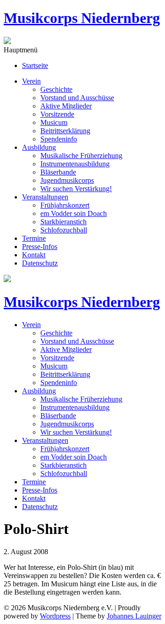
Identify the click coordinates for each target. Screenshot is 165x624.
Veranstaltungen (45, 197)
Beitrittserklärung (65, 131)
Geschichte (56, 89)
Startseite (35, 65)
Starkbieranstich (63, 222)
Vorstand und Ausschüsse (77, 98)
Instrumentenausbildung (75, 164)
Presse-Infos (39, 246)
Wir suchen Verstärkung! (76, 189)
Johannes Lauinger (134, 616)
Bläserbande (58, 172)
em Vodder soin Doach (73, 213)
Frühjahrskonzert (64, 205)
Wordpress (55, 616)
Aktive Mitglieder (66, 106)
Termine (34, 238)
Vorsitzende (57, 114)
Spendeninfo (58, 139)
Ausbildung (39, 147)
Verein (31, 81)
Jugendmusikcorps (67, 180)
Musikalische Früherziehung (81, 155)
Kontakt (33, 255)
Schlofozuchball (63, 230)
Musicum (53, 122)
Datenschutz (40, 263)
